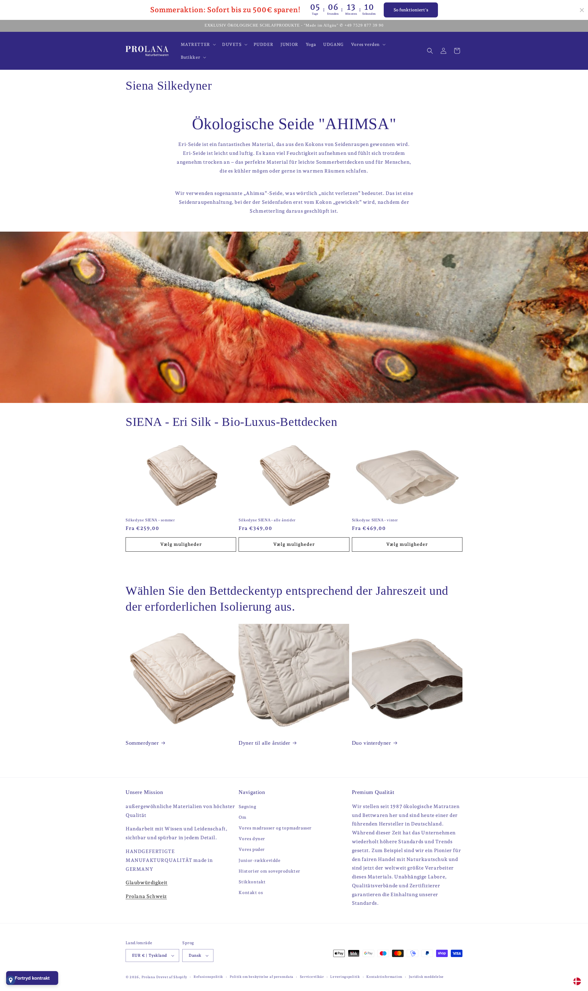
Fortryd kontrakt (32, 978)
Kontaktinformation (384, 977)
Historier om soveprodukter (269, 871)
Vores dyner (252, 838)
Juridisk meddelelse (426, 977)
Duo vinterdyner (371, 743)
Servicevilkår (312, 977)
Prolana (148, 977)
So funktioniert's (411, 9)
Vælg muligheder (181, 544)
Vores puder (252, 849)
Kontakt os (251, 892)
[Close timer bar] (581, 10)
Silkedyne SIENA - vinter (375, 520)
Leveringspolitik (345, 977)
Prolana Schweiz (146, 896)
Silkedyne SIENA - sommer (150, 520)
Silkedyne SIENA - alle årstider (267, 520)
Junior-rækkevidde (259, 860)
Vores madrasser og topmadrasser (275, 827)
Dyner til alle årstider (264, 743)
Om (242, 817)
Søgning (247, 806)
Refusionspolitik (208, 977)
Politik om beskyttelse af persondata (261, 977)
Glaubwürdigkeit (147, 882)
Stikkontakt (252, 881)
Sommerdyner (142, 743)
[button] (197, 44)
